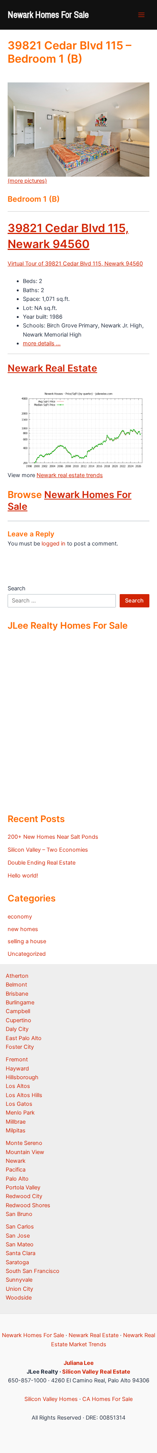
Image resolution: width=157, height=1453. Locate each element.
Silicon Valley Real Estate (96, 1371)
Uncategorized (27, 953)
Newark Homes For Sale (48, 14)
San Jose (18, 1235)
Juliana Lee (79, 1363)
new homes (23, 929)
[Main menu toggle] (141, 15)
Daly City (17, 1029)
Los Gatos (19, 1103)
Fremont (17, 1059)
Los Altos (18, 1086)
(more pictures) (27, 180)
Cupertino (18, 1020)
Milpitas (16, 1130)
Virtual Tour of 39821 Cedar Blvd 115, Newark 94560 (75, 263)
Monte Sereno (24, 1143)
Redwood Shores (28, 1205)
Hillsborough (22, 1077)
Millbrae (16, 1121)
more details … (42, 343)
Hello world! (23, 875)
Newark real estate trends (70, 475)
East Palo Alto (24, 1038)
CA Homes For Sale (107, 1399)
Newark (16, 1160)
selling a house (27, 941)
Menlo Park (20, 1112)
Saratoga (17, 1262)
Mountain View (25, 1152)
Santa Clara (20, 1253)
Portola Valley (23, 1187)
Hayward (17, 1068)
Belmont (16, 984)
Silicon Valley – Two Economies (48, 849)
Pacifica (16, 1169)
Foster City (20, 1047)
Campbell (18, 1011)
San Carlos (20, 1226)
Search (17, 588)
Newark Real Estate (52, 368)
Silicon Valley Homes (51, 1399)
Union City (19, 1288)
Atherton (17, 975)
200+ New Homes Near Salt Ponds (53, 836)
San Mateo (20, 1244)
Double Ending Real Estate (41, 862)
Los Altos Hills (24, 1095)
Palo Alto (17, 1178)
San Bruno (19, 1214)
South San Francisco (32, 1271)
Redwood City (24, 1196)
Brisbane (17, 993)
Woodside (19, 1297)
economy (20, 916)
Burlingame (20, 1002)
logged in (54, 543)
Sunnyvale (19, 1279)
